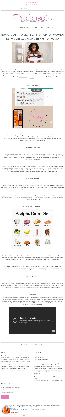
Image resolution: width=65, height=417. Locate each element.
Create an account (34, 2)
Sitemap (37, 406)
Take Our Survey (20, 405)
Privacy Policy (46, 405)
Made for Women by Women (34, 409)
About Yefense (8, 405)
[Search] (43, 8)
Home (13, 27)
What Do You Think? (37, 405)
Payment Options (23, 27)
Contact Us (50, 27)
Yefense (43, 409)
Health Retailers (55, 405)
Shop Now (34, 27)
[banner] (32, 18)
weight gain (20, 75)
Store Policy (28, 405)
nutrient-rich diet (21, 170)
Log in (27, 2)
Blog (42, 27)
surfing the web (23, 76)
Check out (36, 4)
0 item (29, 4)
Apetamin (46, 73)
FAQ (14, 405)
